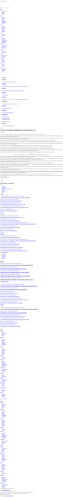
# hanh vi (3, 189)
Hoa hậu (3, 28)
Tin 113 (7, 86)
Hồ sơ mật (16, 86)
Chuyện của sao (4, 27)
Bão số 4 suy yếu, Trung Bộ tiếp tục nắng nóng (8, 210)
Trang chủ (1, 398)
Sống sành (5, 121)
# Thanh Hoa (4, 187)
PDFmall (3, 258)
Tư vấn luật (3, 22)
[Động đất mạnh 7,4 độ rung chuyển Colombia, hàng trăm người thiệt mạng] (10, 263)
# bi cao (3, 190)
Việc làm (1, 36)
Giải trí (3, 88)
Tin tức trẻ (3, 68)
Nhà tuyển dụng (4, 41)
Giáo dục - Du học (4, 40)
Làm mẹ (3, 51)
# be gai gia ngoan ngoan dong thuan (7, 188)
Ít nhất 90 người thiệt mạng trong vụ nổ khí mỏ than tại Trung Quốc (15, 276)
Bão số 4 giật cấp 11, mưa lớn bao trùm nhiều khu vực (10, 220)
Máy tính (3, 47)
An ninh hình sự (4, 254)
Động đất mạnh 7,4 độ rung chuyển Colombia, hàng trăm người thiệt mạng (16, 265)
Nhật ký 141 (3, 255)
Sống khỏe (12, 112)
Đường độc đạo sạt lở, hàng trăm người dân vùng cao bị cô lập (11, 302)
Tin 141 (3, 23)
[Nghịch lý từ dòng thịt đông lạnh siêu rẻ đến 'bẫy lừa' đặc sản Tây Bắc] (10, 202)
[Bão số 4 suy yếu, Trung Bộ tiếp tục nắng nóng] (7, 209)
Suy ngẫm (3, 65)
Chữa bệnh (3, 56)
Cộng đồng (3, 69)
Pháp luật (1, 15)
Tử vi (3, 64)
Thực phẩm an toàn (4, 55)
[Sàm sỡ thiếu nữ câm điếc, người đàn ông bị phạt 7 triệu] (8, 225)
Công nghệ (3, 257)
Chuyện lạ (3, 333)
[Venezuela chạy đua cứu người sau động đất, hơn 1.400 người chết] (9, 270)
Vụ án (3, 14)
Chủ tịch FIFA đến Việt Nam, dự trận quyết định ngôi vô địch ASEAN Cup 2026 (14, 207)
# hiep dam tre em (4, 191)
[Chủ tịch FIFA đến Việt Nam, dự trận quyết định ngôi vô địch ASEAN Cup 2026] (11, 205)
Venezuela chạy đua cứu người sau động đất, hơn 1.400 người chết (14, 272)
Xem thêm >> (2, 212)
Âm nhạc (3, 30)
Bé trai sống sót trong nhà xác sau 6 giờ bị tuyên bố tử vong (13, 268)
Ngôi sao (3, 26)
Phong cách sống (2, 62)
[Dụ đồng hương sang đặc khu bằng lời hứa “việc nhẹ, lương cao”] (9, 215)
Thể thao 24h (4, 35)
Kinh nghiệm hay (4, 52)
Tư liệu (3, 13)
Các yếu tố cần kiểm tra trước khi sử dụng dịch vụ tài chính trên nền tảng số (13, 250)
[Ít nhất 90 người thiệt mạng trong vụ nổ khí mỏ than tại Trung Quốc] (9, 274)
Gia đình (1, 49)
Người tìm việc (6, 99)
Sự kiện (2, 261)
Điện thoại (3, 371)
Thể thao (4, 92)
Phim (2, 29)
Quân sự (3, 12)
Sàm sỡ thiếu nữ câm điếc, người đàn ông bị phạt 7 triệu (10, 227)
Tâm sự (3, 108)
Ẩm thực (3, 59)
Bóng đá (3, 34)
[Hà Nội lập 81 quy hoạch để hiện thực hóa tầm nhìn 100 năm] (9, 199)
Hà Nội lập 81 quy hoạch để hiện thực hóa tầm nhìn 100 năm (11, 200)
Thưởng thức (2, 58)
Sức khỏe (4, 110)
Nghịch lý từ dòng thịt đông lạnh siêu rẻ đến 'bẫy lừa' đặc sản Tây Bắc (12, 204)
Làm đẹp (3, 31)
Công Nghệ (2, 44)
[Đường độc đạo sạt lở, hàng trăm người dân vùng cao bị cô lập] (9, 301)
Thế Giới (4, 79)
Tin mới (2, 234)
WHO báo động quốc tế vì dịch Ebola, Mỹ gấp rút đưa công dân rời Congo (16, 279)
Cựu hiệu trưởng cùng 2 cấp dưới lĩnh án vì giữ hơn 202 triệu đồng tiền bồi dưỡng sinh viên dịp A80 (18, 240)
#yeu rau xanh (4, 186)
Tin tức (3, 39)
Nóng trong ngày (4, 11)
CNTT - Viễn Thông (5, 45)
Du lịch (3, 60)
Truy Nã (3, 18)
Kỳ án (3, 19)
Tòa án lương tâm (20, 86)
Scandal (6, 90)
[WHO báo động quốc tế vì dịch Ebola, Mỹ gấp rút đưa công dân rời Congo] (10, 277)
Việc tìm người (4, 42)
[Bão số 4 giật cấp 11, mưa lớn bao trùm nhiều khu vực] (8, 242)
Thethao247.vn (4, 256)
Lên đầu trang (5, 398)
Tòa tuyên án (4, 17)
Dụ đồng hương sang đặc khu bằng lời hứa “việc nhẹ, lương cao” (11, 217)
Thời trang (19, 90)
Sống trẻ (1, 67)
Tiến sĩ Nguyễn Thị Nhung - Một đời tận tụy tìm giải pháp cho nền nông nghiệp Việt (15, 197)
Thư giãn (3, 61)
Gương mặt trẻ (4, 70)
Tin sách (13, 125)
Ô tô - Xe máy (4, 46)
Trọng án (3, 20)
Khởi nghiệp (22, 99)
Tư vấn (3, 38)
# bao (3, 192)
